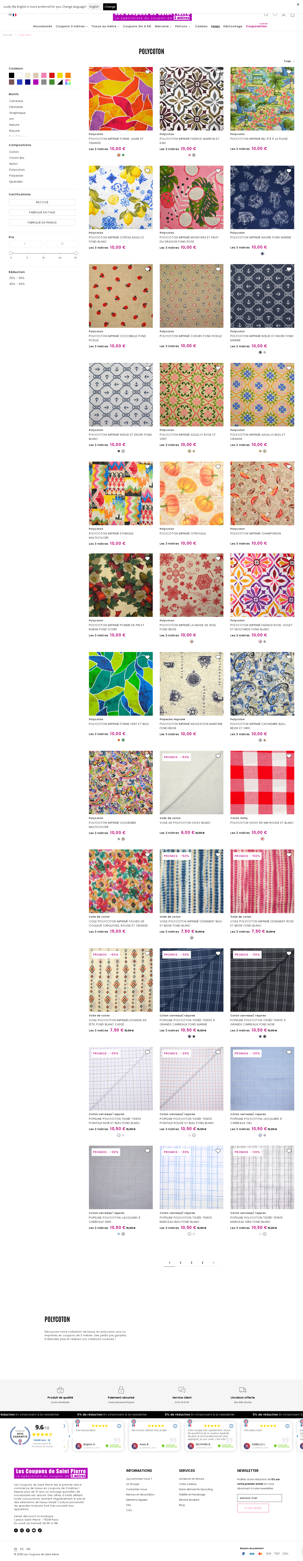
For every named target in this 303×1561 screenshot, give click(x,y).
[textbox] (25, 244)
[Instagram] (22, 1531)
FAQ (128, 1505)
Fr (10, 15)
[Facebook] (16, 1531)
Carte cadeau (188, 1484)
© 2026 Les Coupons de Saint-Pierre (36, 1554)
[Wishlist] (274, 15)
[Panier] (292, 15)
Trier (288, 61)
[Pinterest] (28, 1531)
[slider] (11, 253)
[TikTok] (40, 1531)
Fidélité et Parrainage (192, 1494)
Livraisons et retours (191, 1479)
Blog (182, 1505)
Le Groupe (132, 1484)
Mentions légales (136, 1500)
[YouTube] (34, 1531)
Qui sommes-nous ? (139, 1479)
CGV (129, 1510)
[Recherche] (266, 15)
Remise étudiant (189, 1500)
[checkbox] (42, 101)
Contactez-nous (136, 1489)
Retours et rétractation (140, 1494)
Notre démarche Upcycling (196, 1489)
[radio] (118, 155)
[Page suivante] (213, 1262)
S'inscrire (253, 1508)
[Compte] (283, 15)
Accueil (8, 34)
